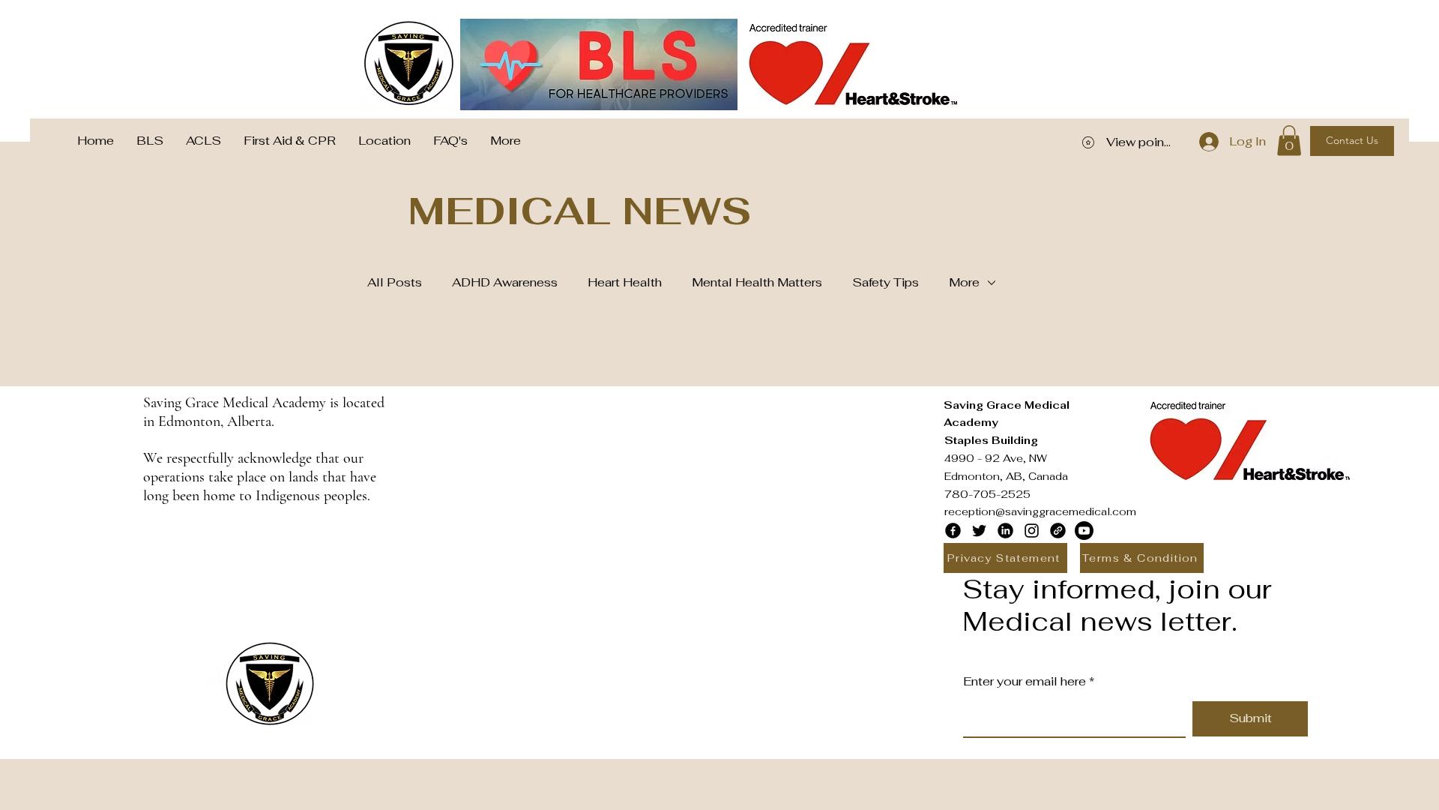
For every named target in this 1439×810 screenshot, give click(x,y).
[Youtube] (1084, 530)
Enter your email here (1024, 682)
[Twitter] (979, 530)
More (964, 282)
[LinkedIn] (1005, 530)
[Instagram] (1031, 530)
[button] (1289, 140)
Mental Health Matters (757, 282)
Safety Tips (885, 282)
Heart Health (625, 282)
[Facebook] (953, 530)
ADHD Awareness (505, 282)
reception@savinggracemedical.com (1040, 511)
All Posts (394, 282)
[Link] (1058, 530)
